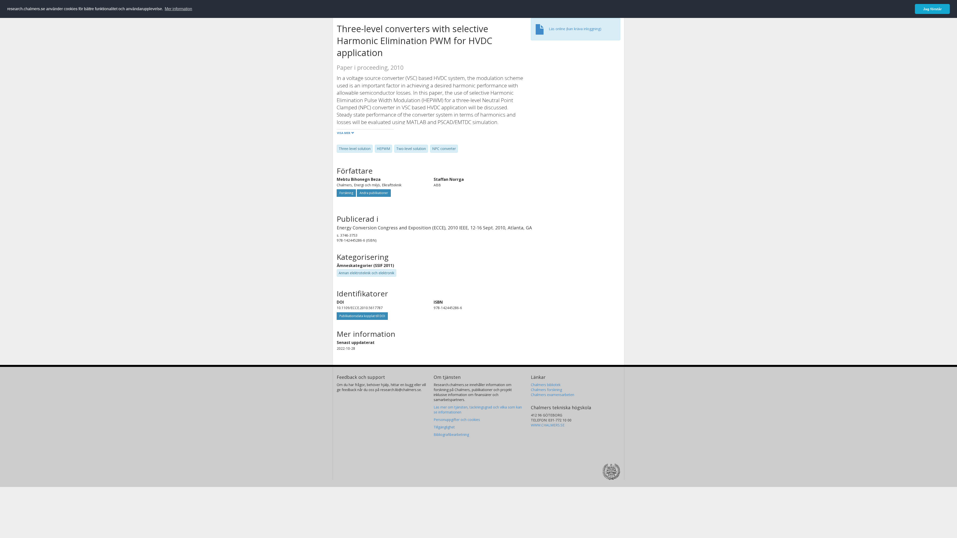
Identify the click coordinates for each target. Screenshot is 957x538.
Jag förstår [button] (932, 9)
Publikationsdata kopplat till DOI (362, 316)
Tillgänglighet (444, 427)
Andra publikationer (374, 193)
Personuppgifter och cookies (457, 419)
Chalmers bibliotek (545, 384)
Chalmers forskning (546, 389)
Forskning (346, 193)
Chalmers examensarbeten (552, 394)
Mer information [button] (178, 9)
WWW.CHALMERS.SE (547, 425)
